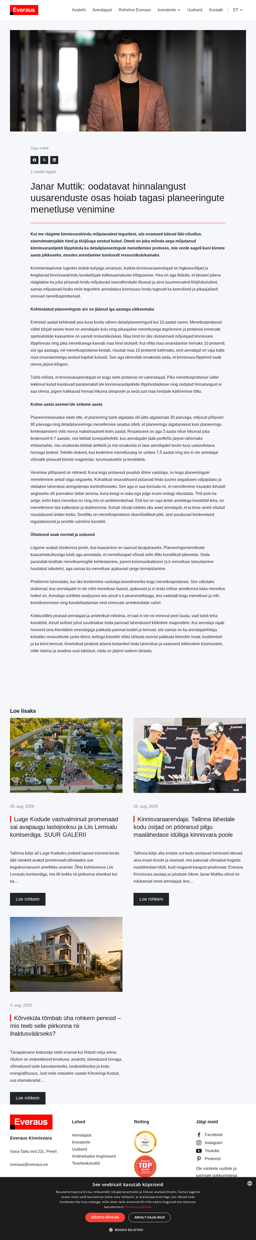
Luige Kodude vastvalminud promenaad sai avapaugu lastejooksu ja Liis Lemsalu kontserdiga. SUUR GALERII (64, 827)
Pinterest (212, 1159)
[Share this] (34, 160)
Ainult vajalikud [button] (149, 1217)
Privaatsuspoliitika (138, 1207)
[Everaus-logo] (24, 10)
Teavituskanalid (86, 1163)
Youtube (212, 1151)
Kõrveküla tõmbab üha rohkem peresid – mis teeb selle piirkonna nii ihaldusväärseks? (65, 1026)
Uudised (79, 1149)
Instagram (213, 1143)
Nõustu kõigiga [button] (105, 1217)
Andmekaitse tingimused (94, 1156)
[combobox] (249, 1183)
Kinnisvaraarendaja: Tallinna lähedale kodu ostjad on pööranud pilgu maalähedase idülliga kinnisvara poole (184, 827)
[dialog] (128, 1208)
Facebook (213, 1135)
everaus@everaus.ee (29, 1164)
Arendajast (81, 1135)
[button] (178, 10)
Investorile (81, 1142)
